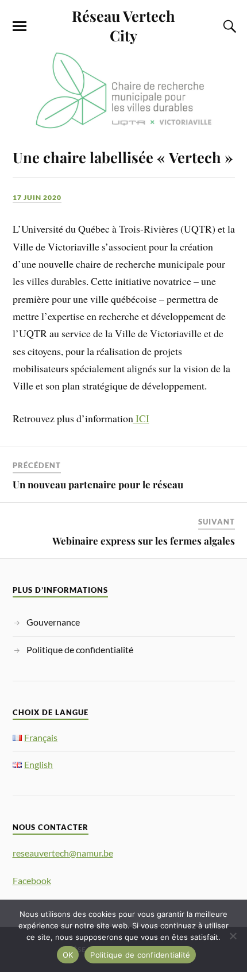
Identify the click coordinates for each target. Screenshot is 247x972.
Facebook (32, 880)
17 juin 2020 (37, 197)
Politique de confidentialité (79, 649)
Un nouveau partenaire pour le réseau (98, 484)
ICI (141, 418)
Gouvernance (53, 621)
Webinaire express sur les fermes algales (143, 540)
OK (68, 954)
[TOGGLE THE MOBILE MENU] (19, 26)
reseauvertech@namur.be (63, 852)
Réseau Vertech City (123, 25)
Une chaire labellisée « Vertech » (123, 157)
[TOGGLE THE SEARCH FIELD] (228, 26)
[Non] (232, 936)
